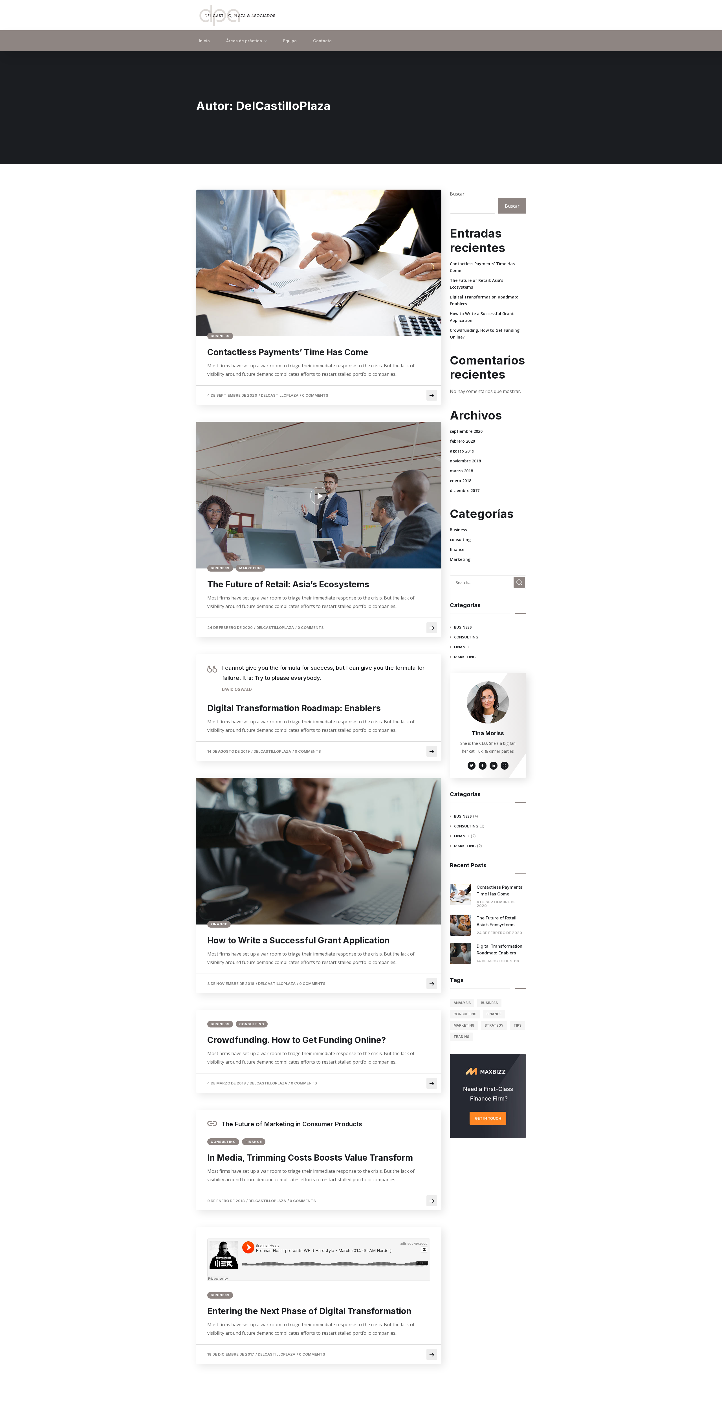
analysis (462, 1003)
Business (220, 336)
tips (517, 1025)
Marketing (250, 568)
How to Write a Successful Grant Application (298, 940)
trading (461, 1037)
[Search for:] (488, 582)
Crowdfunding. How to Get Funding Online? (296, 1040)
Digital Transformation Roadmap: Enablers (294, 708)
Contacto (322, 40)
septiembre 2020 (466, 431)
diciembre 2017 (464, 490)
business (489, 1003)
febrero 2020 (462, 441)
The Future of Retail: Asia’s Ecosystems (288, 584)
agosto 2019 (462, 451)
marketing (464, 1025)
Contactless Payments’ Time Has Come (287, 352)
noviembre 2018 (465, 461)
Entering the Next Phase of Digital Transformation (309, 1311)
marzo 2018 (461, 470)
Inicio (204, 40)
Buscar (457, 194)
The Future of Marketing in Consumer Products (291, 1124)
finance (219, 924)
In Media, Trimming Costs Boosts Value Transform (310, 1157)
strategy (494, 1025)
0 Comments (315, 395)
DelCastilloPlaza (279, 395)
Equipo (290, 40)
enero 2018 (460, 480)
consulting (251, 1024)
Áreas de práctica (244, 40)
